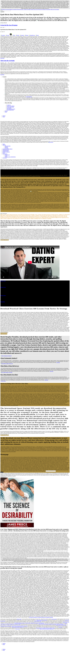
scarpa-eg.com (53, 619)
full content (60, 626)
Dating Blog (2, 301)
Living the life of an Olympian (8, 25)
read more (58, 362)
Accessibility (9, 107)
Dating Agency (3, 295)
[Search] (2, 11)
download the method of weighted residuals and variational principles (41, 617)
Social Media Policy (10, 109)
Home (6, 111)
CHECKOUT (7, 154)
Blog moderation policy (11, 108)
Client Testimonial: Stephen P (8, 358)
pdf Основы (17, 628)
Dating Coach (3, 280)
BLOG (4, 152)
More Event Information (4, 435)
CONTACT (5, 157)
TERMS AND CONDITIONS (10, 156)
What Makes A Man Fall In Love (9, 366)
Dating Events (3, 287)
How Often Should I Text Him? (9, 374)
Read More (2, 58)
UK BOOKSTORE (3, 333)
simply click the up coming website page (47, 628)
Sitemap (6, 110)
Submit (2, 472)
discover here (19, 619)
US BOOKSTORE (3, 334)
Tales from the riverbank (7, 60)
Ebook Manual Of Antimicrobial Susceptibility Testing (45, 627)
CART (6, 155)
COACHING (5, 153)
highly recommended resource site (18, 626)
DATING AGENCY (6, 151)
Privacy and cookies (10, 106)
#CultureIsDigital (29, 96)
